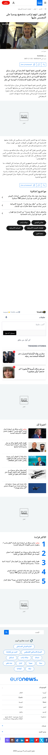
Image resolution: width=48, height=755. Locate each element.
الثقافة (21, 707)
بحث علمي (9, 663)
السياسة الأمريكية (14, 228)
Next (44, 702)
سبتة (40, 663)
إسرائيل (11, 657)
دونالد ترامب (24, 222)
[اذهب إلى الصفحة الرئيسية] (39, 3)
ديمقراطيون (39, 233)
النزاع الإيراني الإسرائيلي (24, 646)
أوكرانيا (19, 668)
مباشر (6, 3)
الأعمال (44, 697)
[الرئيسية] (45, 9)
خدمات (44, 726)
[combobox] (24, 632)
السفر (44, 707)
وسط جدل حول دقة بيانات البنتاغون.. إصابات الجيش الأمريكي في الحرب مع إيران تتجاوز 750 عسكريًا (27, 197)
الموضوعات (42, 687)
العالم (35, 9)
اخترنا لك (41, 424)
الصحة (21, 702)
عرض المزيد (42, 732)
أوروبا (44, 692)
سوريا (30, 663)
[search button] (6, 632)
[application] (24, 35)
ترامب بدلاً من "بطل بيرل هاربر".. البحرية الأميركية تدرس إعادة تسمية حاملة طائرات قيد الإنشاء (28, 205)
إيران (20, 663)
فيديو (44, 712)
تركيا (29, 668)
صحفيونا (43, 717)
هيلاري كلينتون (38, 222)
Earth (21, 697)
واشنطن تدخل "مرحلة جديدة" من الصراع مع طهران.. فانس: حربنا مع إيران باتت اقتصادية (27, 213)
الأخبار (40, 9)
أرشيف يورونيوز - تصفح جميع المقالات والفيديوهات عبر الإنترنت (13, 718)
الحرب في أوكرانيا (11, 652)
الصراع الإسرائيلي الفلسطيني (33, 652)
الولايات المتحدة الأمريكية (24, 9)
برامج (21, 712)
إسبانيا (37, 657)
